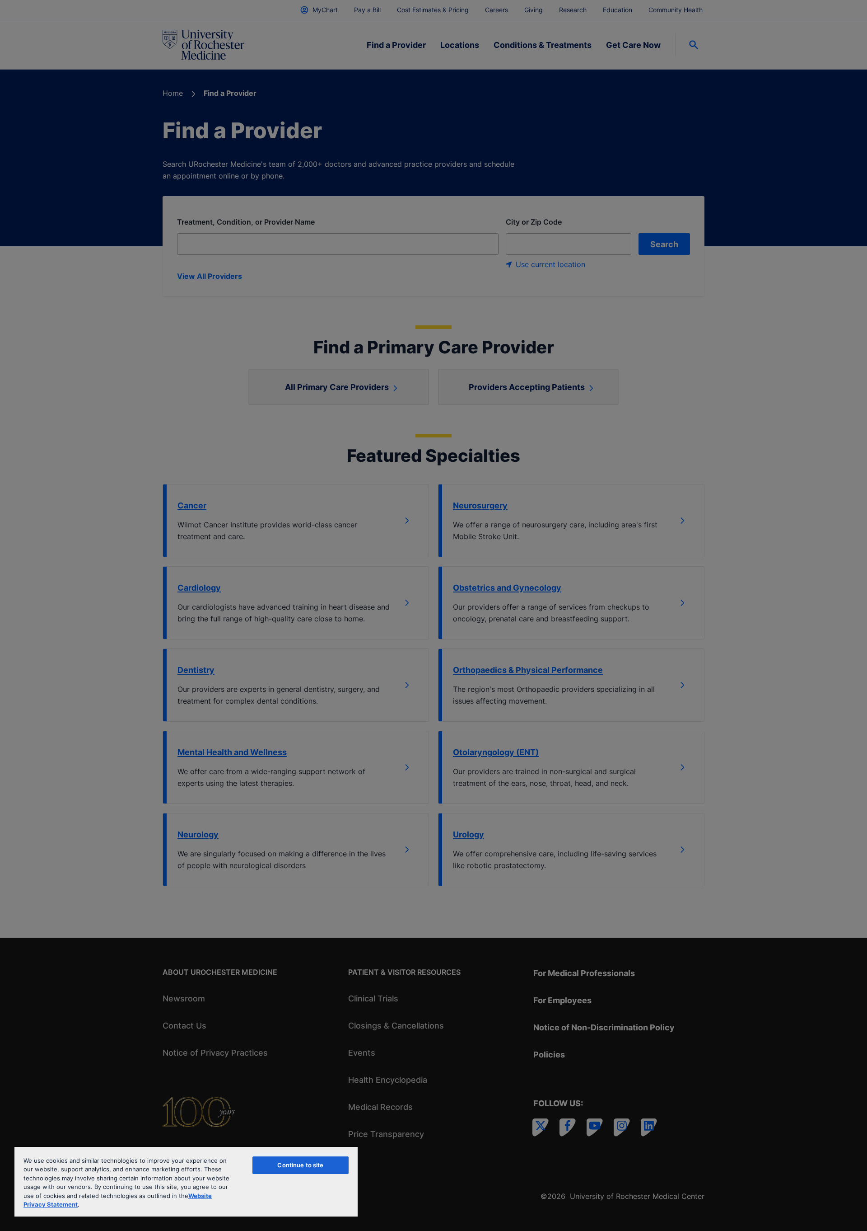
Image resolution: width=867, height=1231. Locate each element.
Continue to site (300, 1165)
